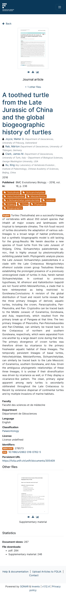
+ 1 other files (33, 86)
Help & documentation (15, 571)
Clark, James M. (14, 153)
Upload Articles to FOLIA (46, 571)
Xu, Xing (10, 165)
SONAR (24, 586)
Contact (34, 575)
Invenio (36, 586)
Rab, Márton (12, 146)
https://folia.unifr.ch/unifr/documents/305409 (28, 460)
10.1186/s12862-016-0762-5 (24, 452)
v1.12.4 (46, 586)
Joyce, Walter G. (14, 138)
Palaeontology (10, 430)
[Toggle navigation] (60, 7)
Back (8, 23)
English (6, 215)
